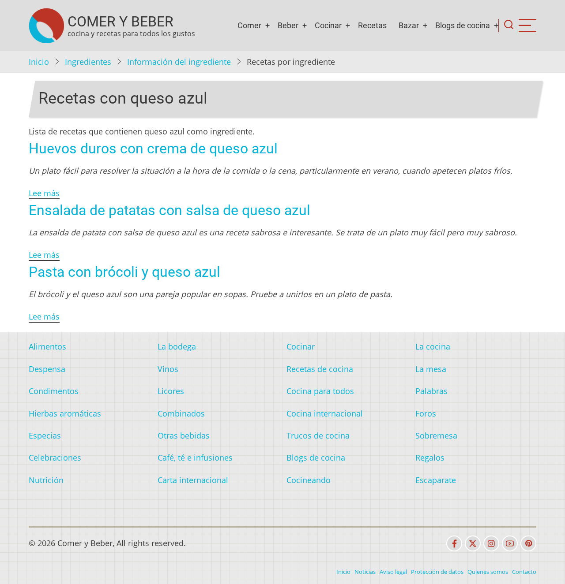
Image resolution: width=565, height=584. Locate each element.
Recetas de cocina (319, 369)
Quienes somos (487, 572)
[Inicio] (46, 25)
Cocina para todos (320, 391)
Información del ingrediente (179, 61)
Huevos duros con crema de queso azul (153, 148)
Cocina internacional (324, 413)
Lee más (44, 193)
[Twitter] (473, 543)
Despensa (47, 369)
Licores (171, 391)
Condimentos (54, 391)
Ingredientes (88, 61)
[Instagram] (491, 543)
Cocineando (308, 480)
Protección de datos (437, 572)
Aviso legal (393, 572)
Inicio (39, 61)
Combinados (181, 413)
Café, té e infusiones (195, 457)
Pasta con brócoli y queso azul (124, 272)
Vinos (168, 369)
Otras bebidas (184, 435)
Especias (45, 435)
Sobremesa (436, 435)
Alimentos (47, 346)
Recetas (372, 25)
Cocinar (328, 25)
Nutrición (46, 480)
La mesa (430, 369)
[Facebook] (454, 543)
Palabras (431, 391)
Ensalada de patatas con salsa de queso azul (169, 210)
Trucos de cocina (318, 435)
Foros (425, 413)
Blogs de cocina (462, 25)
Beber (288, 25)
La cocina (432, 346)
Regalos (429, 457)
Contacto (524, 572)
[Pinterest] (528, 543)
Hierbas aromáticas (65, 413)
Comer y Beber (120, 21)
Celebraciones (55, 457)
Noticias (365, 572)
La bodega (177, 346)
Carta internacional (193, 480)
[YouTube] (510, 543)
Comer (249, 25)
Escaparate (435, 480)
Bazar (409, 25)
